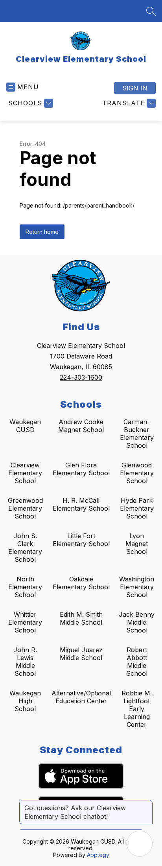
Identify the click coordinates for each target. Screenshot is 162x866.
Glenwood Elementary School (137, 473)
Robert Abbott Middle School (136, 661)
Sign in (134, 88)
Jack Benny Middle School (137, 622)
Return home (42, 231)
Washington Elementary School (136, 587)
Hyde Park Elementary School (137, 508)
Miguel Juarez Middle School (81, 654)
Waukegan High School (25, 701)
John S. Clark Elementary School (25, 547)
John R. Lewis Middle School (25, 661)
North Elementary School (25, 587)
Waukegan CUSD (25, 426)
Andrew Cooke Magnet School (81, 426)
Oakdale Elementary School (81, 583)
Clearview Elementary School (25, 473)
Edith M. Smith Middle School (81, 618)
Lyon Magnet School (136, 543)
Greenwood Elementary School (25, 508)
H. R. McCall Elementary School (81, 504)
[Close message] (146, 803)
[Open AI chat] (140, 844)
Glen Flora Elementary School (81, 469)
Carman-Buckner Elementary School (137, 433)
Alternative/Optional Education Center (81, 697)
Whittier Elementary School (25, 622)
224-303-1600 (81, 377)
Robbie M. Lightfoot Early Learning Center (137, 708)
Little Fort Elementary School (81, 540)
